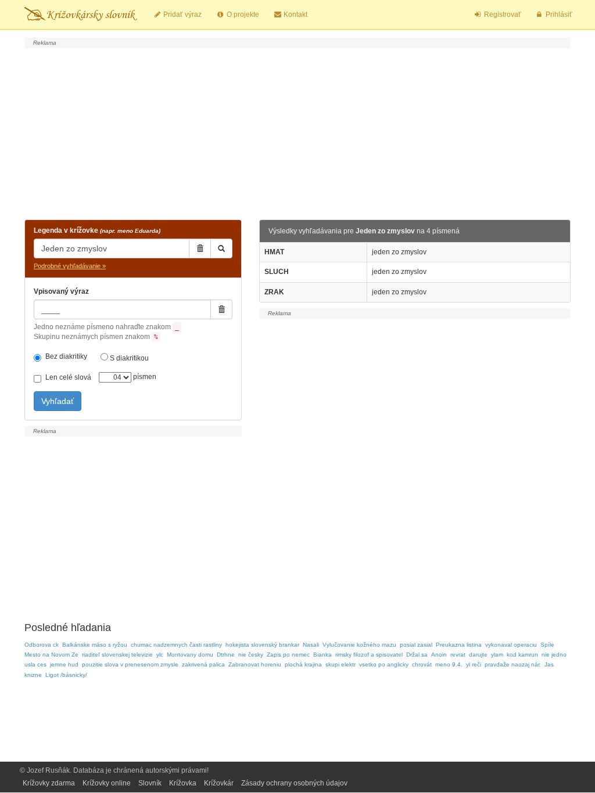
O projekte (242, 14)
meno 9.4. (449, 664)
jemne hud (64, 664)
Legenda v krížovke (97, 230)
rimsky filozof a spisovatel (369, 654)
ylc (159, 654)
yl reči (473, 664)
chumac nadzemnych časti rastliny (176, 644)
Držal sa (417, 654)
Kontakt (294, 14)
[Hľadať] (221, 248)
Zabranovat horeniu (254, 664)
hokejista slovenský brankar (262, 644)
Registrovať (501, 14)
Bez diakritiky (66, 356)
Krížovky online (107, 783)
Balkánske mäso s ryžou (94, 644)
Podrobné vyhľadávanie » (70, 265)
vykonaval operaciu (511, 644)
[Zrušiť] (200, 248)
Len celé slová (68, 377)
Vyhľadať (57, 401)
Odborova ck (41, 644)
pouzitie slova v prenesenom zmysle (130, 664)
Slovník (150, 783)
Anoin (439, 654)
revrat (457, 654)
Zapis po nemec (288, 654)
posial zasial (416, 644)
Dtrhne (226, 654)
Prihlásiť (558, 14)
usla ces (35, 664)
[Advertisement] (297, 132)
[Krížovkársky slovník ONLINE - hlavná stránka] (81, 14)
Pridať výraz (182, 14)
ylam (497, 654)
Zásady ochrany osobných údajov (294, 783)
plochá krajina (303, 664)
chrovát (422, 664)
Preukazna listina (459, 644)
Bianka (322, 654)
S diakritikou (128, 358)
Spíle (547, 644)
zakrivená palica (203, 664)
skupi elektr (340, 664)
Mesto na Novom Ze (51, 654)
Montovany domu (190, 654)
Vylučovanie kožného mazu (359, 644)
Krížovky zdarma (49, 783)
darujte (478, 654)
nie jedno (554, 654)
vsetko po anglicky (383, 664)
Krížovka (182, 783)
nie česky (250, 654)
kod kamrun (522, 654)
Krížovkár (219, 783)
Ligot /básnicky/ (66, 675)
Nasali (311, 644)
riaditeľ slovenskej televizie (117, 654)
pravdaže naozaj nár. (513, 664)
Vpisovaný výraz (61, 291)
